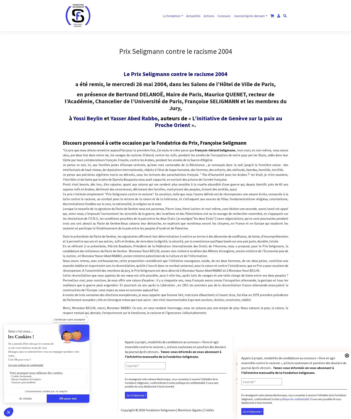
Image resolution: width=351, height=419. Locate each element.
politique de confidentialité (294, 399)
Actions (209, 16)
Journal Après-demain (249, 16)
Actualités (193, 16)
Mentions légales (190, 410)
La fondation (172, 16)
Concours (224, 16)
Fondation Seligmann (161, 410)
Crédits (209, 410)
